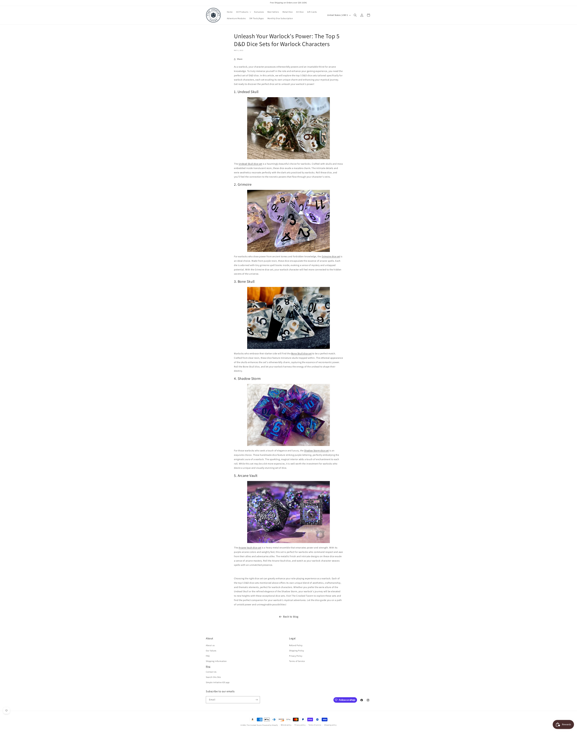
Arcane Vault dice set (250, 547)
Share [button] (240, 59)
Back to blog (290, 616)
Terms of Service (297, 661)
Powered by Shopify (270, 725)
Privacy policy (300, 725)
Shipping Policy (296, 650)
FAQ (208, 656)
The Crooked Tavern (254, 725)
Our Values (211, 650)
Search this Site (213, 677)
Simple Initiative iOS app (218, 682)
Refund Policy (295, 645)
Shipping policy (330, 725)
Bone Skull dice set (301, 353)
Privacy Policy (295, 656)
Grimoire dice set (331, 256)
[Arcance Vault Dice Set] (288, 512)
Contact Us (211, 671)
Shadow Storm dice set (316, 450)
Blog (208, 666)
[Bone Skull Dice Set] (288, 318)
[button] (243, 12)
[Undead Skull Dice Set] (288, 128)
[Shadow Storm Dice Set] (288, 415)
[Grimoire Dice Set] (288, 221)
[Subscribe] (256, 699)
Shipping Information (216, 661)
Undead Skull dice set (250, 163)
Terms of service (314, 725)
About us (210, 645)
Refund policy (286, 725)
